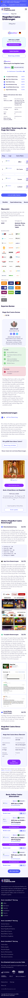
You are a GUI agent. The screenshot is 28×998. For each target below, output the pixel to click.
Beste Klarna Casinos (6, 931)
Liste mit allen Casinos (14, 195)
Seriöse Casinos (5, 923)
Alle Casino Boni (14, 871)
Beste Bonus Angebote (7, 936)
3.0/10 (22, 76)
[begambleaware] (21, 976)
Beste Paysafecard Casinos (8, 928)
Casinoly (5, 908)
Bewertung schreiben (14, 56)
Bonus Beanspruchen (14, 810)
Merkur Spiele (4, 947)
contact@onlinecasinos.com (8, 989)
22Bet (4, 903)
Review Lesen (6, 813)
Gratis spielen (14, 509)
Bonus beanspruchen (14, 44)
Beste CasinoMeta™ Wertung (9, 900)
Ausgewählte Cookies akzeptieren (17, 4)
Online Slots (4, 944)
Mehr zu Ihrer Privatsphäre (13, 2)
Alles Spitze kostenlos (6, 956)
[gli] (11, 976)
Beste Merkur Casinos (6, 933)
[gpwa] (21, 972)
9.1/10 (22, 89)
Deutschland (5, 13)
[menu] (26, 9)
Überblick (5, 202)
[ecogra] (5, 972)
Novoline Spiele (5, 949)
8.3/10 (22, 84)
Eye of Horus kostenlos (7, 954)
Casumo (5, 913)
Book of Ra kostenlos (6, 951)
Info (23, 813)
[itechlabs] (13, 972)
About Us (3, 985)
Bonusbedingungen (15, 805)
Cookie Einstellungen (4, 5)
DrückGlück (6, 910)
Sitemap (12, 982)
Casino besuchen (14, 51)
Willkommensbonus (6, 770)
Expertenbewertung (15, 202)
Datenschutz (4, 982)
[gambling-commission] (4, 976)
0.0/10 (22, 79)
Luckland (5, 915)
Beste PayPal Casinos (6, 926)
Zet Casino (6, 905)
